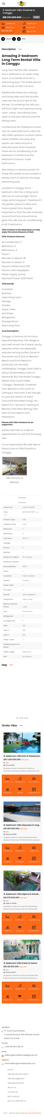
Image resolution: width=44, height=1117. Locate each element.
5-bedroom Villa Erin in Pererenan (22, 756)
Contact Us (13, 1092)
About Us (12, 1087)
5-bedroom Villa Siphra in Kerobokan (24, 894)
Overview (22, 498)
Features (22, 502)
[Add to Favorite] (14, 39)
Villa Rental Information (18, 1074)
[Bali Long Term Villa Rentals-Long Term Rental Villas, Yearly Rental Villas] (22, 3)
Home (10, 1069)
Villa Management (16, 1078)
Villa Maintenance (16, 1083)
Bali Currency (13, 1096)
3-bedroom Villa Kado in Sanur (20, 963)
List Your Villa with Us (17, 1101)
